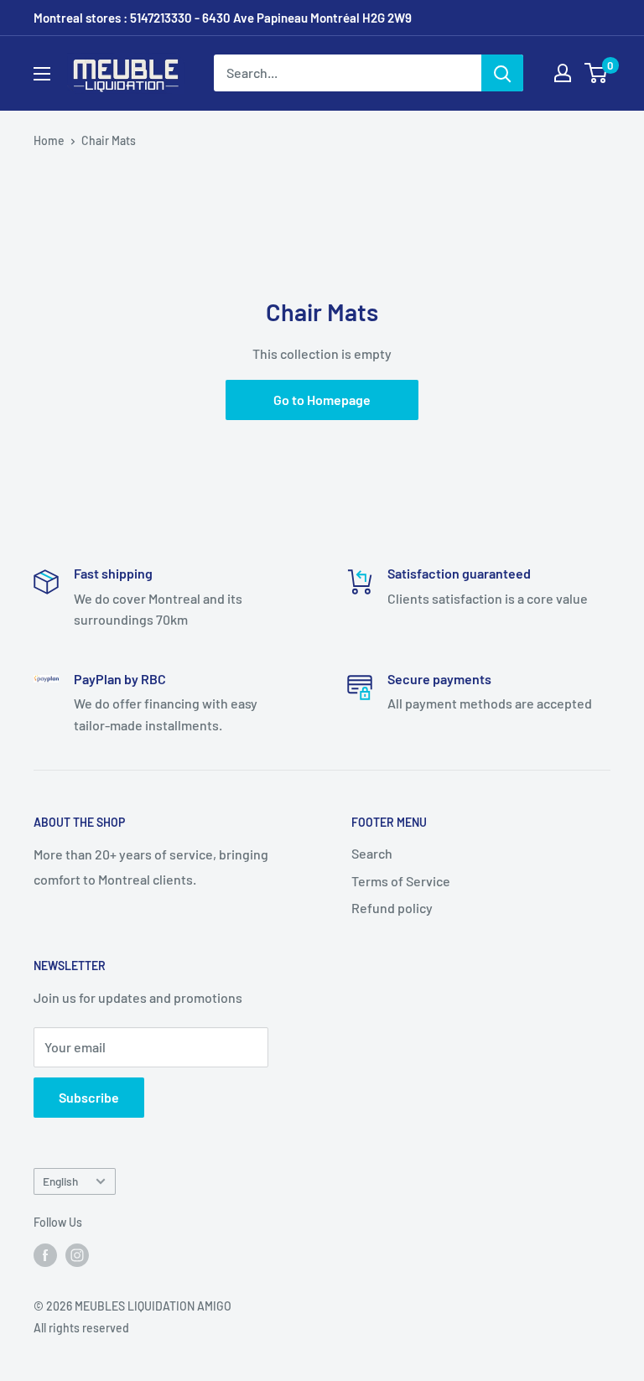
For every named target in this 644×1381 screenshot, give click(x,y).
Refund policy (392, 908)
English (60, 1181)
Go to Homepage (322, 400)
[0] (596, 73)
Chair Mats (108, 140)
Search (371, 853)
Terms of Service (400, 881)
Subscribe (89, 1097)
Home (49, 140)
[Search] (502, 73)
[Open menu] (42, 73)
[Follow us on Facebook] (45, 1254)
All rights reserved (81, 1328)
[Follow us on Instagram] (77, 1254)
